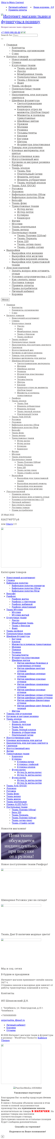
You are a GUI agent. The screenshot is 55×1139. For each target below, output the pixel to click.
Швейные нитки (21, 660)
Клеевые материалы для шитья (24, 740)
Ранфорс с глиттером (24, 601)
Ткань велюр (13, 796)
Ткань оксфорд (14, 630)
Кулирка (16, 759)
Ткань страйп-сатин (23, 823)
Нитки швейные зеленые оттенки (31, 675)
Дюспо (15, 620)
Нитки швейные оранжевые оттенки (33, 685)
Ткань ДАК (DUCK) (16, 785)
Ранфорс (11, 596)
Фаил (14, 628)
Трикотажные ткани (17, 753)
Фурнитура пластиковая (26, 657)
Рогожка (11, 791)
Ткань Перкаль (20, 815)
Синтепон (11, 745)
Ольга (9, 523)
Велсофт (11, 593)
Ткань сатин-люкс (22, 820)
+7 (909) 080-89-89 (10, 32)
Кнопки (16, 641)
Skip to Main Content (12, 2)
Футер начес (19, 769)
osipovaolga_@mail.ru (13, 1020)
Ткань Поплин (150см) (24, 809)
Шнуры (16, 710)
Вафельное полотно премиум (28, 585)
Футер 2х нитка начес (29, 772)
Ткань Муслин (14, 609)
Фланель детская (21, 724)
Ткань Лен (17, 726)
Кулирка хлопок (26, 767)
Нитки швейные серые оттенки (35, 694)
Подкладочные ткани (18, 633)
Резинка (16, 652)
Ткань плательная (16, 801)
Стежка (10, 580)
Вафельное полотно (17, 582)
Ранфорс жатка (20, 598)
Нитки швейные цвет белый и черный (34, 707)
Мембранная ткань (22, 622)
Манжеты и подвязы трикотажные (31, 644)
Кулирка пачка (25, 761)
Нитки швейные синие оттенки (35, 697)
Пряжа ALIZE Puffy (17, 804)
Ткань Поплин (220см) (24, 817)
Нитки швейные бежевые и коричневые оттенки (32, 664)
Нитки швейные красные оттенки (31, 680)
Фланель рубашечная (24, 732)
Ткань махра (13, 799)
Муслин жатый (20, 614)
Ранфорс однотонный (24, 606)
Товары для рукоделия (19, 713)
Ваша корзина (44, 7)
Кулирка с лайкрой (27, 764)
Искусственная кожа (18, 737)
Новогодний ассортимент (20, 577)
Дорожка (11, 788)
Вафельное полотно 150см (26, 588)
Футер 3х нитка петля (29, 783)
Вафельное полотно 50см (26, 590)
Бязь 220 (16, 812)
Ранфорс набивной (22, 604)
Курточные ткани (16, 617)
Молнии (16, 646)
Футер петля (19, 777)
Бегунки (16, 638)
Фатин (10, 751)
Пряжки (16, 649)
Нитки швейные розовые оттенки (31, 691)
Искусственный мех (18, 748)
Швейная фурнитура (18, 636)
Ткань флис (12, 793)
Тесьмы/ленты (20, 654)
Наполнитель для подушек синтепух (27, 743)
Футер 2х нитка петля (29, 780)
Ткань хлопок (14, 718)
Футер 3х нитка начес (29, 775)
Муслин (16, 612)
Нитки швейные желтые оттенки (31, 669)
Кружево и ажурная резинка (22, 716)
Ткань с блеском (21, 625)
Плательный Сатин (22, 735)
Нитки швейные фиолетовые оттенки (33, 701)
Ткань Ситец (19, 721)
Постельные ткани (17, 807)
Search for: (6, 35)
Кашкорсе (17, 756)
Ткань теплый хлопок (24, 729)
